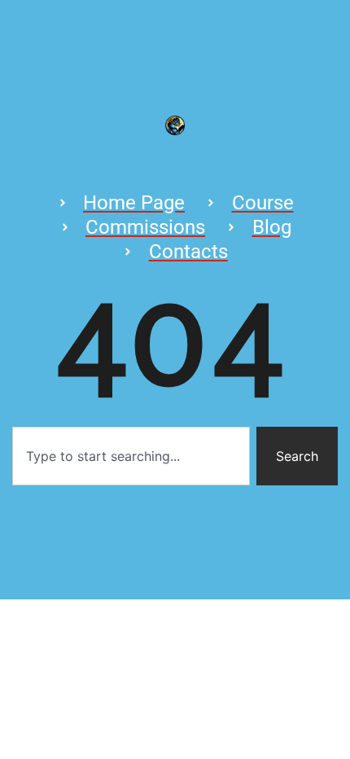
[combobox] (131, 456)
